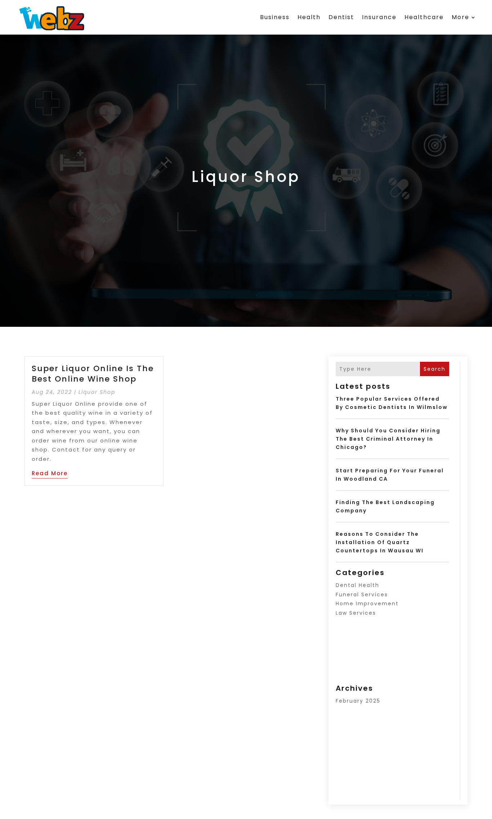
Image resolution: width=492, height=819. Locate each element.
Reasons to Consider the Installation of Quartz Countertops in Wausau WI (380, 542)
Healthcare (424, 17)
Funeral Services (362, 594)
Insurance (379, 17)
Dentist (341, 17)
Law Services (356, 613)
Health (309, 17)
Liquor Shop (97, 392)
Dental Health (357, 585)
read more (50, 473)
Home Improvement (367, 603)
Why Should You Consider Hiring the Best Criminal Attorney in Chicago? (388, 439)
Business (275, 17)
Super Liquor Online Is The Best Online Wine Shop (93, 373)
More (460, 17)
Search (435, 369)
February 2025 (358, 700)
